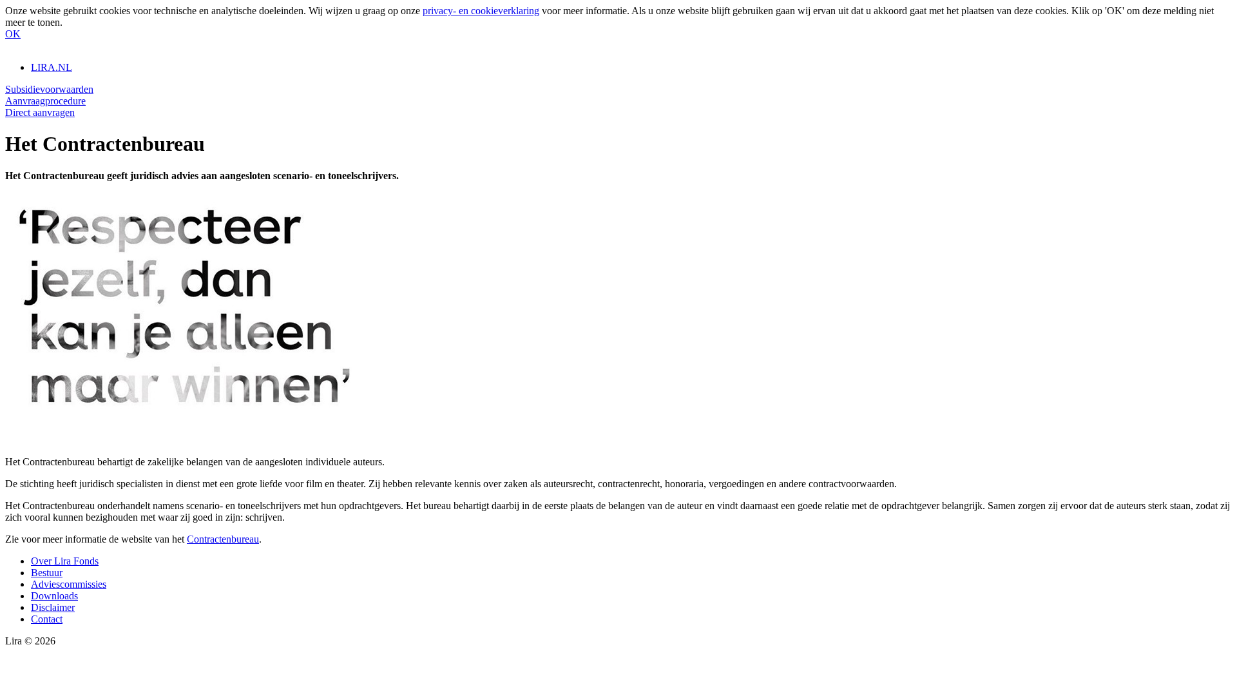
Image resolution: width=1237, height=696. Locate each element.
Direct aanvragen (40, 112)
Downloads (54, 595)
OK (13, 33)
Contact (46, 619)
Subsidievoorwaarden (49, 89)
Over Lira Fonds (65, 561)
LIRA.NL (51, 67)
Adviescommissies (68, 584)
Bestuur (46, 572)
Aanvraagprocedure (45, 100)
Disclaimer (53, 607)
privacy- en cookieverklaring (481, 10)
